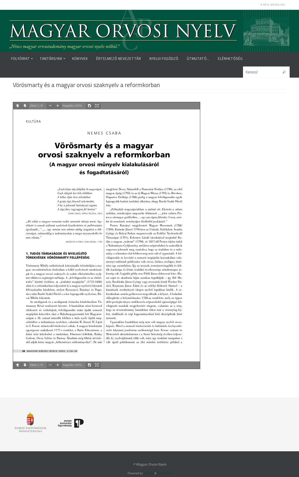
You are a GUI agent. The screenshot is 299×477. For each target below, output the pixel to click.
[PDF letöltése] (89, 105)
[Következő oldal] (24, 105)
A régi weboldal (272, 4)
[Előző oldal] (17, 105)
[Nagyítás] (57, 105)
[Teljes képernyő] (96, 105)
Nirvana (148, 473)
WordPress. (164, 473)
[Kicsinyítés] (50, 105)
